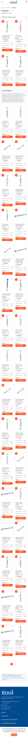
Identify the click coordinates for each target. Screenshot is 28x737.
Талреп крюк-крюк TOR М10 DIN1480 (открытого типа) (6, 72)
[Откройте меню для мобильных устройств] (1, 2)
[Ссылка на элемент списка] (14, 705)
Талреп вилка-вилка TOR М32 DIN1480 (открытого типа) (6, 607)
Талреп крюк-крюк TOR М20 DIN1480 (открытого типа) (19, 295)
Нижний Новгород (17, 676)
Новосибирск (5, 677)
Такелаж (8, 7)
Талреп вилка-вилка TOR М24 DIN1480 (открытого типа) (6, 538)
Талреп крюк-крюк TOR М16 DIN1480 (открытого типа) (19, 191)
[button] (7, 50)
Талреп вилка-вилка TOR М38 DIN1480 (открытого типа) (6, 642)
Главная (3, 7)
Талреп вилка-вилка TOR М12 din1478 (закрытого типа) (6, 260)
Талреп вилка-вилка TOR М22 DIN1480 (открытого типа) (6, 504)
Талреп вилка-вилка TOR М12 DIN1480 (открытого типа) (19, 225)
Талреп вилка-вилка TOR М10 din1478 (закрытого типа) (6, 157)
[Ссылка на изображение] (8, 692)
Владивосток (15, 674)
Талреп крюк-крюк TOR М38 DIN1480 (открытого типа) (19, 642)
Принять (14, 734)
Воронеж (20, 674)
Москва (10, 676)
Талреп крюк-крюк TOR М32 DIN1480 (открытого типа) (6, 572)
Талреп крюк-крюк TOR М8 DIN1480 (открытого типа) (6, 37)
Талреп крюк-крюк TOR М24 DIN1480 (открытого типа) (19, 434)
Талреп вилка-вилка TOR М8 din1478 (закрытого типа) (19, 157)
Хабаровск (4, 679)
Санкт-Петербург (20, 677)
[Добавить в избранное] (12, 21)
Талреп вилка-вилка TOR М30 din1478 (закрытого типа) (19, 538)
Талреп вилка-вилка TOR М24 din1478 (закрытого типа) (19, 469)
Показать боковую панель (9, 17)
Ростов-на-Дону (12, 677)
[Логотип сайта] (14, 2)
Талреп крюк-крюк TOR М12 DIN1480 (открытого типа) (19, 72)
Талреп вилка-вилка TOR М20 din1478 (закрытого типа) (6, 401)
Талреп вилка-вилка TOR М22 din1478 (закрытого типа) (19, 401)
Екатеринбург (5, 676)
